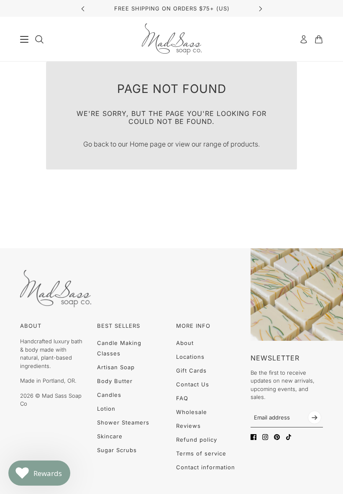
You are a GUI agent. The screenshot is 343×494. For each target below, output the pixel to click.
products (244, 144)
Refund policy (196, 439)
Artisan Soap (116, 367)
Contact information (205, 467)
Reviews (188, 425)
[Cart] (319, 39)
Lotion (106, 408)
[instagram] (265, 437)
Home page (148, 144)
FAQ (182, 398)
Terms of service (201, 453)
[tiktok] (288, 437)
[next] (260, 8)
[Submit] (314, 417)
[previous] (83, 8)
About (185, 343)
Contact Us (192, 384)
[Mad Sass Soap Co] (172, 39)
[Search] (39, 39)
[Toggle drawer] (24, 39)
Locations (190, 356)
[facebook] (253, 437)
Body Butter (115, 381)
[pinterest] (277, 437)
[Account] (303, 39)
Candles (109, 394)
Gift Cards (191, 370)
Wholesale (191, 412)
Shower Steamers (123, 422)
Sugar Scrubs (117, 450)
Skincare (110, 436)
